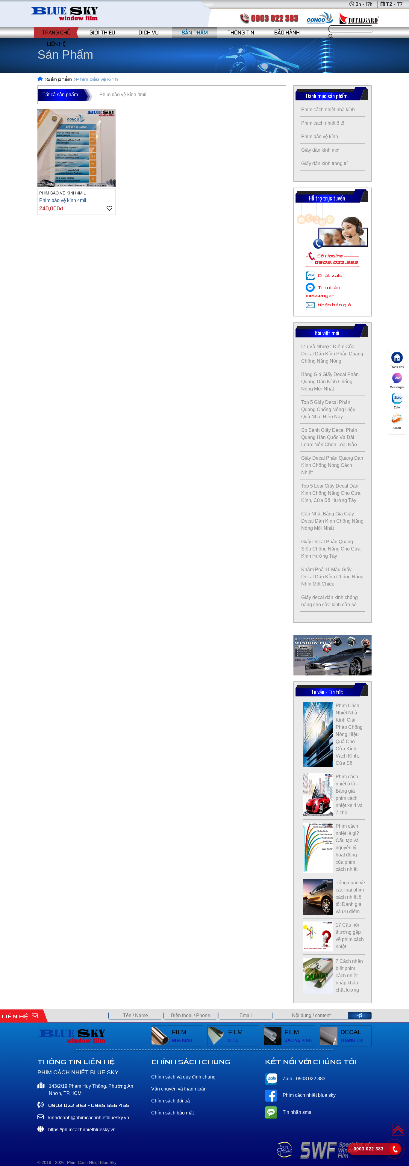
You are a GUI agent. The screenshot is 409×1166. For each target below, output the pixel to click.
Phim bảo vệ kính (319, 136)
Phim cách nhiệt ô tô (322, 123)
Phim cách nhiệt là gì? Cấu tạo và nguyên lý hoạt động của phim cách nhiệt (347, 847)
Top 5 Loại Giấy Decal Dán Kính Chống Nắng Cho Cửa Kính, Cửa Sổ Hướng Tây (330, 493)
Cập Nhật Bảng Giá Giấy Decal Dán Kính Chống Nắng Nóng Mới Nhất (332, 521)
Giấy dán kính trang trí (324, 163)
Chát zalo (330, 275)
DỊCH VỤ (149, 32)
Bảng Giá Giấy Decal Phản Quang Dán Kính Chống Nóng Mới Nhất (330, 381)
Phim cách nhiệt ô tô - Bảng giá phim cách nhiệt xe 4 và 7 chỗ (349, 794)
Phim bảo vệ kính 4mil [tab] (122, 94)
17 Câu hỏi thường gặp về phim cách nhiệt (350, 935)
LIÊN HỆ (56, 44)
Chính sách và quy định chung (183, 1076)
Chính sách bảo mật (172, 1112)
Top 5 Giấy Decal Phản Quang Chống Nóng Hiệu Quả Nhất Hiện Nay (328, 409)
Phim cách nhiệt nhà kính (328, 109)
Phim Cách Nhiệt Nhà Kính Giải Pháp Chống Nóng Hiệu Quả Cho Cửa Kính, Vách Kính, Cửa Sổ (349, 734)
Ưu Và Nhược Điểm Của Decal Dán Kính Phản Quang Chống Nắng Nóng (332, 353)
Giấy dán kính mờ (320, 150)
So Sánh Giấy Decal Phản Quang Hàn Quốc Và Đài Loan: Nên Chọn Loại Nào (329, 437)
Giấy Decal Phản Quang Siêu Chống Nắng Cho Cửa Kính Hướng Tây (330, 549)
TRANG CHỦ (56, 32)
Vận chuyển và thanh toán (179, 1088)
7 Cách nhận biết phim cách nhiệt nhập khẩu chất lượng (349, 975)
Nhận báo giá (334, 305)
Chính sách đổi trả (170, 1100)
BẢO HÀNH (287, 32)
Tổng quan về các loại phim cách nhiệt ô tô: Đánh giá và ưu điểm (350, 897)
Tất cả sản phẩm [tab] (60, 94)
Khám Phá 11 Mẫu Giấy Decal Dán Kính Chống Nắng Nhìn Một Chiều (332, 576)
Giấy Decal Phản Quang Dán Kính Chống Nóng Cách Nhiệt (332, 465)
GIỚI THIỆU (102, 32)
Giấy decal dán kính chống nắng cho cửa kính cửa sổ (329, 601)
